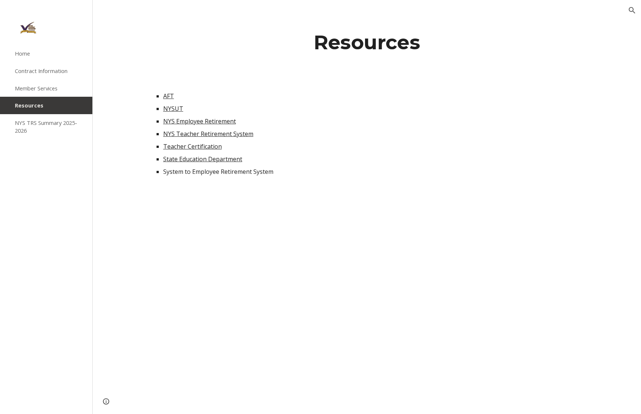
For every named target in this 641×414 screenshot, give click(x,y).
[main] (367, 42)
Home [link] (22, 53)
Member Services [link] (36, 88)
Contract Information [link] (41, 70)
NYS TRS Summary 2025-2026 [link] (46, 126)
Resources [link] (29, 105)
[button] (632, 10)
